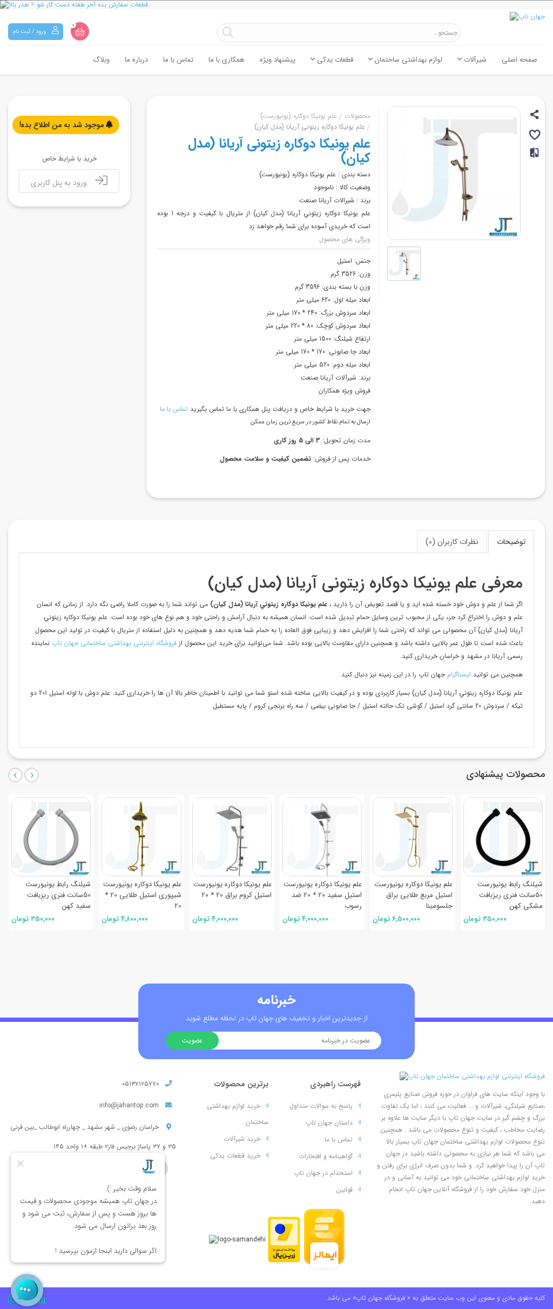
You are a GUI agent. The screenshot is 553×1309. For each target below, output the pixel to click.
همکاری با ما (226, 59)
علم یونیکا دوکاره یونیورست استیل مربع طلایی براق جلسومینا (413, 895)
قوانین (344, 1190)
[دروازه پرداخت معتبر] (284, 1239)
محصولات (357, 116)
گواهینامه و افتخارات (326, 1156)
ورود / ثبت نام (30, 31)
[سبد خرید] (80, 31)
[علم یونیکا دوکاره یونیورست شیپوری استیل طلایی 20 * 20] (141, 836)
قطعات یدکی (334, 59)
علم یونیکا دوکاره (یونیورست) (298, 116)
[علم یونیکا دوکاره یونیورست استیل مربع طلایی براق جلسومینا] (412, 836)
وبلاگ (101, 59)
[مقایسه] (535, 157)
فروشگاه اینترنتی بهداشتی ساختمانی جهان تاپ (114, 643)
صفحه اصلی (519, 59)
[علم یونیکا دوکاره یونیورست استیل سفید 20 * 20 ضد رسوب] (322, 836)
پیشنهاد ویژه (277, 59)
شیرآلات (474, 59)
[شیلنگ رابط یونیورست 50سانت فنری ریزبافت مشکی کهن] (503, 836)
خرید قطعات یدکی (235, 1156)
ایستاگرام (459, 674)
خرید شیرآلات (242, 1139)
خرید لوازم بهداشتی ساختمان (237, 1114)
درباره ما (136, 59)
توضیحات (511, 542)
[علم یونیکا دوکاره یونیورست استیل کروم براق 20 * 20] (232, 836)
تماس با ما (178, 59)
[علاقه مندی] (535, 136)
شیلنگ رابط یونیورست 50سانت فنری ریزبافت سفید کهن (58, 895)
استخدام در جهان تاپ (323, 1173)
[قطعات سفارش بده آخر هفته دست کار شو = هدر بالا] (276, 4)
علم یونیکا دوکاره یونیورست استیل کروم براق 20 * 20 (232, 890)
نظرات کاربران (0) (452, 542)
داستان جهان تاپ (329, 1123)
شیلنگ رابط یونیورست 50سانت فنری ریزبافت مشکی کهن (510, 895)
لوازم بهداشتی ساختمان (407, 59)
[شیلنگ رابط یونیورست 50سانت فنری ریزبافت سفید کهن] (51, 836)
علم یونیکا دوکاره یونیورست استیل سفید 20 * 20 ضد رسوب (323, 895)
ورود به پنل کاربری (60, 183)
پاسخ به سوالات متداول (321, 1106)
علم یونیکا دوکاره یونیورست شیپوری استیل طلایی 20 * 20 (142, 895)
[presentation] (15, 775)
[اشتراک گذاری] (535, 116)
